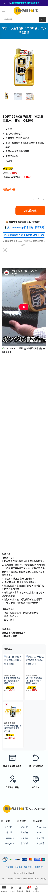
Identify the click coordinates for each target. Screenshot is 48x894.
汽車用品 (32, 28)
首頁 (4, 28)
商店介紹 (8, 827)
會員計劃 (24, 827)
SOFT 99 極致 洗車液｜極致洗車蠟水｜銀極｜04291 (12, 680)
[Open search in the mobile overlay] (24, 19)
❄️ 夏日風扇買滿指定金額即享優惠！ (24, 3)
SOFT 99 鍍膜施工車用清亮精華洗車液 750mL (13, 728)
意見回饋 (24, 843)
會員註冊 (24, 832)
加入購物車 (30, 210)
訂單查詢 (24, 838)
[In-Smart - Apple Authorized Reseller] (25, 11)
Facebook (9, 838)
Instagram (9, 843)
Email (39, 832)
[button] (3, 10)
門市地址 (8, 832)
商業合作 (40, 838)
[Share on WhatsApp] (5, 250)
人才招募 (40, 843)
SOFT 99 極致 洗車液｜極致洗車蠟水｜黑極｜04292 (34, 680)
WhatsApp (41, 827)
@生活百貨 (17, 28)
